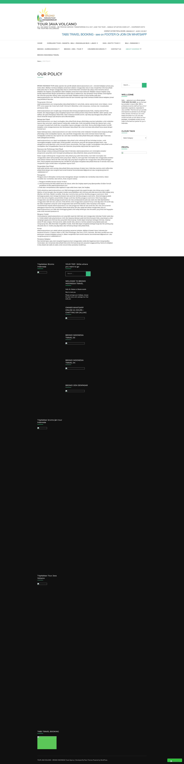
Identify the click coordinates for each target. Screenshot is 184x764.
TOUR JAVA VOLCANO (57, 24)
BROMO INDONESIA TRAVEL (48, 55)
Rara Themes (88, 760)
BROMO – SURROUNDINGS (47, 49)
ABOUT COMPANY (133, 49)
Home (39, 43)
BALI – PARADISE (131, 43)
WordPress (104, 760)
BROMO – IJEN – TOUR (72, 49)
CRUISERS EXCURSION (96, 49)
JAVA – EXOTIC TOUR (111, 43)
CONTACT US (116, 49)
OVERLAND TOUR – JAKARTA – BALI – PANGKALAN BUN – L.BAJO (71, 43)
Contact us (175, 761)
